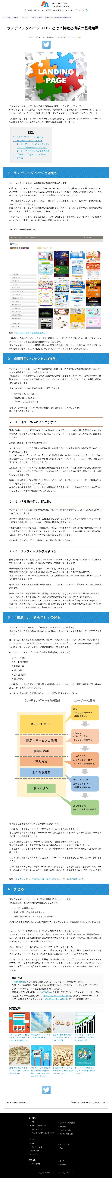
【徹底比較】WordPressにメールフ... (86, 1102)
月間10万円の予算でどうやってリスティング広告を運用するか (19, 1071)
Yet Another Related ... (19, 1102)
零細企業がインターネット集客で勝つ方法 (41, 1036)
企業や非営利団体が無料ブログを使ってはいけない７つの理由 (62, 1038)
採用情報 (63, 1164)
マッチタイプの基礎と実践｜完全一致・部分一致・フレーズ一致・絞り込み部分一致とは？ (41, 1072)
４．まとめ (18, 158)
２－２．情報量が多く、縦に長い (32, 147)
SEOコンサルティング (39, 1125)
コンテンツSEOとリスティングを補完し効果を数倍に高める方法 (85, 1038)
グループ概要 (35, 1164)
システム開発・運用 (66, 1134)
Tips (79, 37)
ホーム (62, 1161)
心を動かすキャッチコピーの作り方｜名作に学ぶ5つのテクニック (63, 1071)
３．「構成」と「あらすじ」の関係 (29, 154)
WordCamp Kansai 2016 (56, 999)
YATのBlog (46, 992)
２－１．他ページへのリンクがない (33, 144)
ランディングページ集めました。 (30, 333)
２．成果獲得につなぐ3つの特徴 (27, 140)
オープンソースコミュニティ (56, 995)
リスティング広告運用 (67, 1123)
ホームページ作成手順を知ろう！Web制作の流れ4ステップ (85, 1071)
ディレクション (65, 1144)
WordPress (35, 1151)
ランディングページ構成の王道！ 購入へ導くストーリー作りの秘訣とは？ (49, 879)
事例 (32, 1122)
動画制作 (63, 1126)
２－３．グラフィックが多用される (33, 151)
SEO (33, 1143)
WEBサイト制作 (65, 1130)
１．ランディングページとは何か (28, 137)
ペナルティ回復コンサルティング (42, 1133)
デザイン (34, 1154)
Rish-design (19, 982)
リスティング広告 (37, 1147)
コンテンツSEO (36, 1129)
